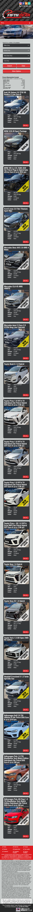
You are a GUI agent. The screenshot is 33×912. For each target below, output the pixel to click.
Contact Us (6, 851)
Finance (26, 846)
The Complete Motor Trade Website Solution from (16, 906)
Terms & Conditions (25, 852)
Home (5, 846)
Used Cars (16, 846)
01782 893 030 (26, 6)
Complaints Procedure (16, 852)
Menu (2, 23)
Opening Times (17, 849)
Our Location (27, 849)
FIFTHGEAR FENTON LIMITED (10, 854)
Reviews (5, 849)
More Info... (26, 125)
